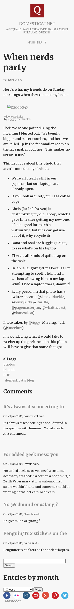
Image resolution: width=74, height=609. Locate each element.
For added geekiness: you (31, 454)
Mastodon (13, 601)
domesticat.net (37, 23)
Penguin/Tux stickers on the (35, 533)
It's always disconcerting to (33, 406)
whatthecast (55, 307)
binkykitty (23, 302)
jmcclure (15, 328)
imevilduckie (53, 297)
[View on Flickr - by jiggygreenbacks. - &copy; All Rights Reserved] (17, 112)
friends (9, 370)
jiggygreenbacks (19, 119)
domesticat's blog (19, 380)
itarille (42, 302)
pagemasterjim (27, 307)
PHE (6, 375)
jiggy (36, 322)
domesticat (24, 313)
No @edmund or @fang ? (30, 504)
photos (9, 364)
